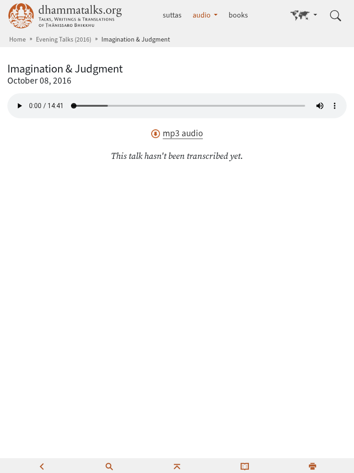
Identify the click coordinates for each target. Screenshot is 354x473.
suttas (172, 15)
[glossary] (245, 466)
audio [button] (202, 15)
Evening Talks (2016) (63, 39)
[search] (109, 466)
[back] (41, 466)
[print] (312, 466)
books (238, 15)
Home (17, 39)
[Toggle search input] (335, 15)
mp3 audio (183, 133)
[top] (177, 466)
